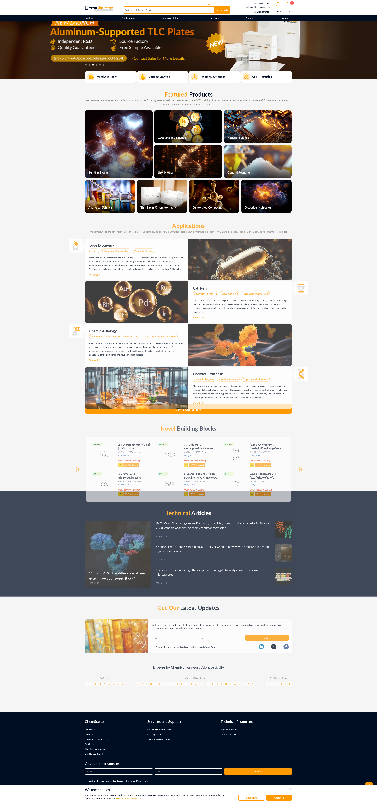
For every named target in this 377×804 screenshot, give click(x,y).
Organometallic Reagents (255, 376)
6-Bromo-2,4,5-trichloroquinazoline (129, 471)
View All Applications (187, 409)
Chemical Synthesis (208, 371)
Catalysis (200, 285)
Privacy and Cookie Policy (204, 644)
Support (250, 18)
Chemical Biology (103, 328)
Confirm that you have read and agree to (186, 644)
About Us (287, 18)
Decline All (251, 797)
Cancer (94, 248)
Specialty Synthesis (228, 376)
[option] (188, 50)
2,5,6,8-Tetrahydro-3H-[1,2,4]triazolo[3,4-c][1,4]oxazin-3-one (264, 473)
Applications (128, 18)
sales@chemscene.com (260, 6)
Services (214, 18)
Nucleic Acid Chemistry (164, 333)
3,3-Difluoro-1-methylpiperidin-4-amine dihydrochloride (199, 444)
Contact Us (90, 729)
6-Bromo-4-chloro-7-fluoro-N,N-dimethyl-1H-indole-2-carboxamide (200, 473)
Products (89, 18)
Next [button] (301, 465)
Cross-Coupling (229, 291)
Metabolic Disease (143, 248)
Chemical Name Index (95, 748)
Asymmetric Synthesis (205, 291)
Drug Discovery (101, 242)
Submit (267, 635)
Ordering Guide (154, 734)
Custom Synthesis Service (159, 729)
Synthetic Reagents (204, 376)
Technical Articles (228, 734)
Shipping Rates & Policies (158, 739)
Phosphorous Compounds (255, 291)
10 (290, 681)
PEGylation (142, 333)
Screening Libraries (172, 18)
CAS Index (89, 744)
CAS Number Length (94, 753)
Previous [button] (75, 465)
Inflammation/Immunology (116, 248)
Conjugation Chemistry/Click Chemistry (111, 333)
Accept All (279, 797)
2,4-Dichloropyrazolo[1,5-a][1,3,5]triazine (133, 442)
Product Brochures (229, 729)
